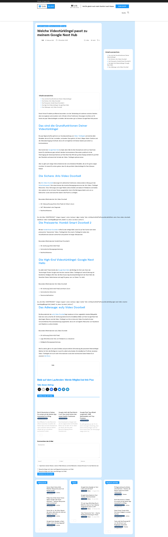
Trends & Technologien (42, 418)
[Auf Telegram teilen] (67, 389)
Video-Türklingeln (79, 136)
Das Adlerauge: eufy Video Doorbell (52, 107)
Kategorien (74, 392)
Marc (89, 490)
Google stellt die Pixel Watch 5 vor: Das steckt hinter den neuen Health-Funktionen (68, 414)
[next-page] (41, 435)
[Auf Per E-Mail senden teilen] (43, 389)
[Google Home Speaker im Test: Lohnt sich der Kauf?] (75, 488)
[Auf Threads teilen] (55, 389)
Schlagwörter (50, 392)
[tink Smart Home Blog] (52, 6)
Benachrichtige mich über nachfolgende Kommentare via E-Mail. (56, 469)
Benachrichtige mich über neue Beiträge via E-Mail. (53, 471)
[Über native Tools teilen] (39, 389)
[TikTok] (127, 1)
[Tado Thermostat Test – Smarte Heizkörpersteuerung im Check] (75, 514)
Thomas (124, 494)
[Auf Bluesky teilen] (59, 389)
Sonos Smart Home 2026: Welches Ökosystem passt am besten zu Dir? (55, 488)
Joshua (58, 492)
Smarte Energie (118, 494)
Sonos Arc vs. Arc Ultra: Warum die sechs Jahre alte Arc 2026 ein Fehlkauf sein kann (56, 512)
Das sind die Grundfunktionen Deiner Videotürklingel (56, 99)
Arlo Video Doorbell (47, 183)
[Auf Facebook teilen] (51, 389)
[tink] (39, 40)
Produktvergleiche (43, 26)
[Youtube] (130, 1)
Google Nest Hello (63, 270)
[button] (126, 12)
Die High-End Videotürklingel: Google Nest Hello (55, 105)
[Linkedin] (125, 1)
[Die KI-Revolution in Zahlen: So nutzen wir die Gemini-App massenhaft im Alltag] (47, 404)
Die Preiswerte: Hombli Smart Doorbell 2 (53, 103)
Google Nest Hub (53, 150)
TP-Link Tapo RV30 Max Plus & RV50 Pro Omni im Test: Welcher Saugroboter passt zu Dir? (90, 504)
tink (43, 40)
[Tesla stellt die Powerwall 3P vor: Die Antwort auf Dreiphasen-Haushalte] (109, 522)
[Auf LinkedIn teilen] (63, 389)
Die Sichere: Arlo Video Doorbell (51, 101)
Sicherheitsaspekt (44, 185)
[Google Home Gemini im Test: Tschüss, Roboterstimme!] (75, 496)
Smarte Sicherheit (55, 26)
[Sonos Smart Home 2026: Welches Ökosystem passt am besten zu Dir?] (41, 488)
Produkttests (83, 392)
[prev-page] (38, 435)
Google (64, 26)
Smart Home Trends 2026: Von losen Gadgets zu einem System (122, 512)
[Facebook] (120, 1)
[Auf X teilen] (47, 389)
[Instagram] (122, 1)
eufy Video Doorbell (58, 314)
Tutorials (84, 393)
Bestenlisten (76, 393)
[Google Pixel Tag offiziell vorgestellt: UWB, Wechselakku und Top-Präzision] (90, 404)
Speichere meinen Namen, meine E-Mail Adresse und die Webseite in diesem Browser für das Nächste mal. (69, 465)
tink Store (47, 356)
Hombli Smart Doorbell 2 (50, 229)
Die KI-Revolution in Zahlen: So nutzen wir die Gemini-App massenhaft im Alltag (46, 414)
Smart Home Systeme (63, 392)
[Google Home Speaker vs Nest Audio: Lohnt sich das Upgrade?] (41, 522)
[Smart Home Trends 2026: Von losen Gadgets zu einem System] (109, 512)
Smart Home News (95, 393)
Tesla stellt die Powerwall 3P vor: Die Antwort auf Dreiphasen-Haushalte (122, 522)
